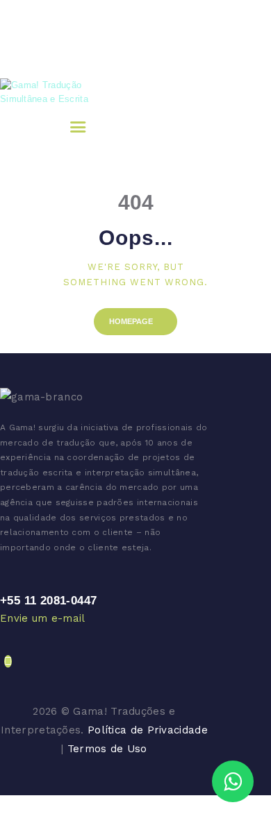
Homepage (131, 321)
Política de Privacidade (148, 730)
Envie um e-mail (42, 618)
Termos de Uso (107, 749)
